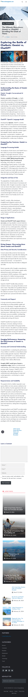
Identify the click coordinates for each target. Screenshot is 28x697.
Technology (9, 23)
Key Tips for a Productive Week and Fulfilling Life (14, 532)
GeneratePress (21, 688)
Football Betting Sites (6, 636)
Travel (3, 661)
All (4, 23)
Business (4, 645)
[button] (22, 2)
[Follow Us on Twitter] (6, 670)
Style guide (14, 693)
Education (4, 650)
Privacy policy (21, 691)
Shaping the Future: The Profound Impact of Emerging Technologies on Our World (13, 577)
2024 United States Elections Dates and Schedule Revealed (17, 432)
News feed (6, 691)
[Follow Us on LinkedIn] (12, 670)
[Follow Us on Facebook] (3, 670)
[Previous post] (3, 432)
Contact (15, 691)
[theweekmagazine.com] (7, 2)
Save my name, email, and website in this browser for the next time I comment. (13, 477)
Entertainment (5, 653)
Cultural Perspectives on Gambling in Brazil (11, 555)
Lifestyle (3, 656)
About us (11, 691)
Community (4, 648)
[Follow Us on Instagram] (9, 670)
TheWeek (8, 37)
